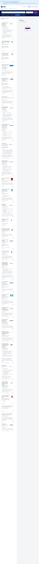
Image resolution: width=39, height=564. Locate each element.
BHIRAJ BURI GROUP (5, 310)
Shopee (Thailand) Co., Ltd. (6, 407)
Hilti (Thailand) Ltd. (4, 206)
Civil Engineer (4, 365)
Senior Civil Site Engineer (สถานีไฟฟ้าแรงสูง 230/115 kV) (6, 42)
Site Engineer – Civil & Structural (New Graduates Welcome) (5, 308)
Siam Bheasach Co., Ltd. (5, 180)
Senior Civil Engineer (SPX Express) (7, 406)
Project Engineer (4, 96)
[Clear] (32, 12)
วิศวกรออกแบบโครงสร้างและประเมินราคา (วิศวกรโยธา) (5, 396)
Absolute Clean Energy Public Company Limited (5, 297)
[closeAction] (37, 1)
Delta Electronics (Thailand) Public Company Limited (4, 127)
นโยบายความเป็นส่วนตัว (14, 2)
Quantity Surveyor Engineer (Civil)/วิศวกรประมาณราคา (5, 79)
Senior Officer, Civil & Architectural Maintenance (5, 23)
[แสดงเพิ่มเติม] (11, 38)
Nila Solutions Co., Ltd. (5, 252)
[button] (24, 6)
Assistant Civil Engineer (5, 251)
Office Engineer (4, 143)
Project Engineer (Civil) (5, 64)
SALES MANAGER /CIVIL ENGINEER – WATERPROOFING (5, 263)
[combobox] (13, 12)
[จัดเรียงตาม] (13, 18)
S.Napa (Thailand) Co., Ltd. (6, 335)
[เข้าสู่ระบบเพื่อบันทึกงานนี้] (13, 38)
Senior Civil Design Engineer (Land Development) (5, 320)
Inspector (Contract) (5, 281)
